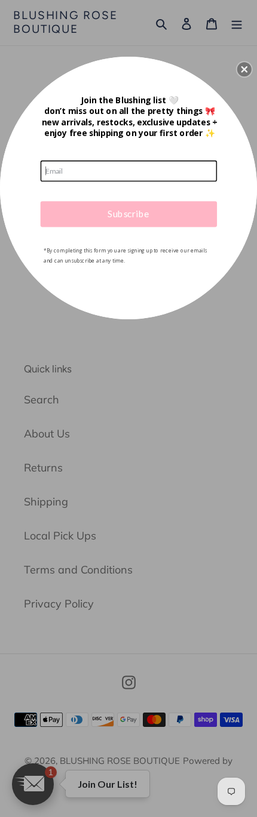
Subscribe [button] (128, 213)
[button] (244, 69)
